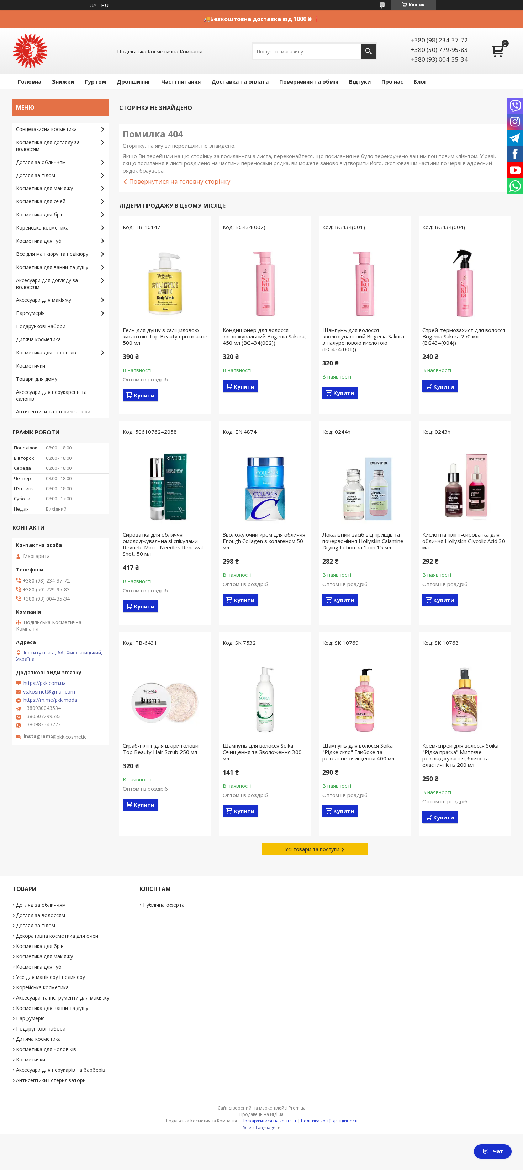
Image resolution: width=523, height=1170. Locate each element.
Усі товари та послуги (312, 849)
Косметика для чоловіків (46, 352)
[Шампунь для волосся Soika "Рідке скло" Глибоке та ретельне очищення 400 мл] (364, 696)
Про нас (392, 81)
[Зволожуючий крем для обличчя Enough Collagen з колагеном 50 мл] (265, 485)
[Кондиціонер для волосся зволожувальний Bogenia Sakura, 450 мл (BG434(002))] (265, 280)
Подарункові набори (40, 326)
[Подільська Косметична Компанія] (30, 51)
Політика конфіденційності (329, 1121)
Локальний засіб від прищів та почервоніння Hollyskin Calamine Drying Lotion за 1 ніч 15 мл (362, 540)
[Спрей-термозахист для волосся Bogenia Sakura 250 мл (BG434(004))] (464, 280)
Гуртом (95, 81)
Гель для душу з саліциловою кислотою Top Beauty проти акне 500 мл (165, 336)
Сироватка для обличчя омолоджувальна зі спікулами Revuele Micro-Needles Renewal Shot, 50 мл (163, 544)
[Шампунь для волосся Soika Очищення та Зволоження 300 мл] (265, 696)
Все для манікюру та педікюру (52, 254)
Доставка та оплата (240, 81)
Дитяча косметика (38, 339)
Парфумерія (30, 313)
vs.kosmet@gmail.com (49, 692)
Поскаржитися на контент (269, 1121)
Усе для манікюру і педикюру (50, 977)
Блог (420, 81)
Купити (144, 395)
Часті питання (181, 81)
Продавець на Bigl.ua (261, 1114)
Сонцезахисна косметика (46, 129)
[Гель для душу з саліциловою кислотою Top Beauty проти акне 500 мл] (165, 280)
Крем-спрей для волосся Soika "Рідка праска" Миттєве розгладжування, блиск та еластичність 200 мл (460, 755)
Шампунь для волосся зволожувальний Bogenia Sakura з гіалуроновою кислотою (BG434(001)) (363, 339)
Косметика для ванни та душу (52, 267)
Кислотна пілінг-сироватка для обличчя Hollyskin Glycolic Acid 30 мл (463, 540)
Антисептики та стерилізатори (53, 411)
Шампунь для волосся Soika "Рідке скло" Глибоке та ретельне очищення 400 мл (358, 751)
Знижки (63, 81)
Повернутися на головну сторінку (180, 181)
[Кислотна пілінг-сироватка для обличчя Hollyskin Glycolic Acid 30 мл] (464, 485)
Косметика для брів (40, 214)
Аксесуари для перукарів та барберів (60, 1069)
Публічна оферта (164, 904)
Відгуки (360, 81)
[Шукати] (368, 51)
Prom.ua (297, 1108)
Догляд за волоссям (40, 915)
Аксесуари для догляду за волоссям (47, 283)
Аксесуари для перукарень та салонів (51, 395)
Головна (29, 81)
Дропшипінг (133, 81)
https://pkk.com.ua (44, 683)
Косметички (30, 365)
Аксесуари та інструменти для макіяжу (62, 997)
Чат (498, 1151)
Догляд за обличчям (41, 162)
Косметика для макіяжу (44, 188)
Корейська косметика (42, 227)
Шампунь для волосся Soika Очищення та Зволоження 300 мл (262, 751)
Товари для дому (36, 378)
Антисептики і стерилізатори (51, 1080)
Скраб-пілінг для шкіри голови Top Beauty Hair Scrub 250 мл (161, 748)
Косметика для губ (39, 240)
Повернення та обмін (308, 81)
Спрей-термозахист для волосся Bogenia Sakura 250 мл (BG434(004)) (463, 336)
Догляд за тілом (35, 175)
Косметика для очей (40, 201)
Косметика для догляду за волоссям (48, 145)
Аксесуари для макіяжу (43, 299)
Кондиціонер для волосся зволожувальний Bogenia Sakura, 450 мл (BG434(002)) (264, 336)
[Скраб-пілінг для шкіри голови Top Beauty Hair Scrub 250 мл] (165, 696)
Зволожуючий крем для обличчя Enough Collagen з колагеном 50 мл (264, 540)
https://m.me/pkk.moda (50, 700)
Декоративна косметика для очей (57, 935)
